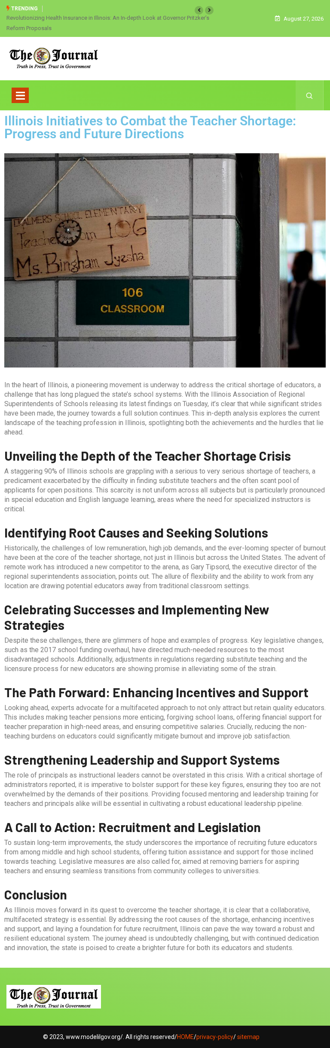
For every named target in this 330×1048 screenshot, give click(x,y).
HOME (185, 1036)
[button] (199, 10)
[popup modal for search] (310, 95)
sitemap (248, 1036)
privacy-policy (214, 1036)
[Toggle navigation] (20, 95)
